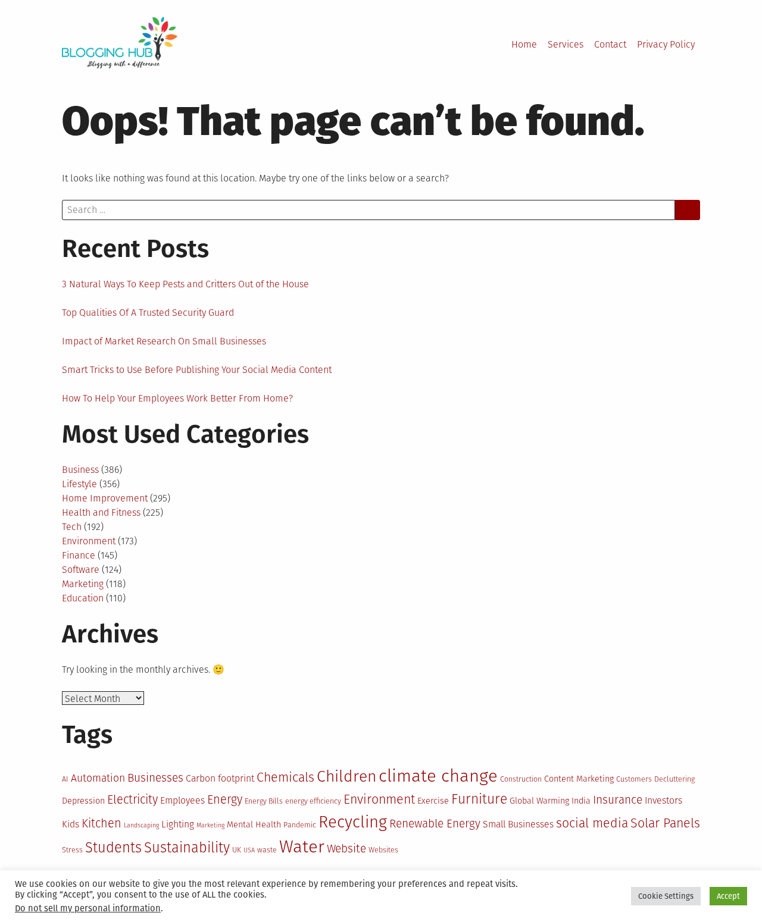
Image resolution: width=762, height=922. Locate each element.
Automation (98, 778)
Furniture (479, 799)
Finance (78, 555)
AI (65, 778)
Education (83, 598)
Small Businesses (518, 824)
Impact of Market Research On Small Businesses (164, 341)
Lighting (177, 824)
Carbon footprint (220, 778)
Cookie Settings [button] (666, 896)
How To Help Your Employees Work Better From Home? (177, 398)
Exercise (433, 801)
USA (249, 850)
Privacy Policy (666, 44)
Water (301, 846)
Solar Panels (665, 823)
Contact (610, 44)
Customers (634, 778)
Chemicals (285, 777)
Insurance (617, 800)
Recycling (352, 822)
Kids (70, 824)
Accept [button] (728, 896)
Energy (224, 799)
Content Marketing (579, 779)
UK (236, 849)
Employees (182, 800)
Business (80, 469)
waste (267, 849)
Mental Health (254, 825)
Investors (663, 800)
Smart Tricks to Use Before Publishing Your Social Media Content (197, 369)
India (581, 801)
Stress (72, 849)
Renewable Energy (434, 823)
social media (592, 823)
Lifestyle (79, 484)
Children (346, 776)
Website (346, 848)
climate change (438, 776)
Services (565, 44)
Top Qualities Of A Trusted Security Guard (148, 312)
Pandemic (299, 824)
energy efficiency (313, 800)
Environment (88, 541)
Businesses (155, 778)
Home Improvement (105, 498)
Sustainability (187, 847)
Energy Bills (264, 800)
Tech (72, 526)
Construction (521, 778)
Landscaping (141, 825)
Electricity (132, 799)
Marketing (83, 583)
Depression (83, 801)
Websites (383, 849)
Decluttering (674, 778)
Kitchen (101, 823)
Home (524, 44)
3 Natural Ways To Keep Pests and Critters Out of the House (185, 284)
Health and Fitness (101, 512)
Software (80, 569)
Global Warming (539, 801)
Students (113, 847)
